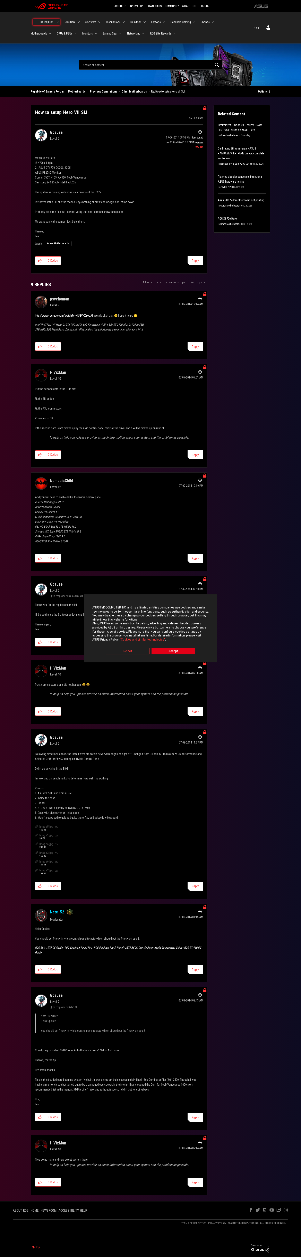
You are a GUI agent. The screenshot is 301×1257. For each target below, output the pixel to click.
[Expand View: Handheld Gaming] (194, 22)
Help (256, 27)
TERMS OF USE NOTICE (193, 1223)
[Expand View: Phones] (213, 22)
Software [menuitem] (90, 22)
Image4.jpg (46, 844)
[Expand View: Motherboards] (50, 33)
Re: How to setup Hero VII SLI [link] (168, 91)
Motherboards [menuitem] (39, 33)
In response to (68, 596)
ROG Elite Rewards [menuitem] (160, 33)
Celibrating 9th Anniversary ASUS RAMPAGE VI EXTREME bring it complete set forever (241, 153)
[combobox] (150, 65)
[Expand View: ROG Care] (79, 22)
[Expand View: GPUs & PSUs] (76, 33)
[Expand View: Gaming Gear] (120, 33)
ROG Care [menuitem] (70, 22)
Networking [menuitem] (133, 33)
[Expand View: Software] (99, 22)
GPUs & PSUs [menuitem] (64, 33)
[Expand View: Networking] (143, 33)
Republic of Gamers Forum (47, 91)
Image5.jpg (46, 826)
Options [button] (263, 91)
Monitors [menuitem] (87, 33)
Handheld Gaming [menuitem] (181, 22)
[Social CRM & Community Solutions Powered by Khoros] (260, 1248)
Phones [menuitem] (205, 22)
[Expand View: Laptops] (164, 22)
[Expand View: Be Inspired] (58, 22)
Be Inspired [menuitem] (47, 21)
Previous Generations (103, 91)
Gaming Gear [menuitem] (110, 33)
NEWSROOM (49, 1210)
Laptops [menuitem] (156, 22)
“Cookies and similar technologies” (142, 639)
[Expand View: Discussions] (124, 22)
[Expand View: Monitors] (96, 33)
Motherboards (77, 91)
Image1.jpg (46, 835)
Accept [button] (173, 651)
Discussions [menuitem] (113, 22)
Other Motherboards (134, 91)
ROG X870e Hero (227, 218)
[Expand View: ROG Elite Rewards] (174, 33)
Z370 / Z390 (226, 187)
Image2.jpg (46, 870)
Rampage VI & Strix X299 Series (236, 163)
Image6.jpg (46, 861)
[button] (40, 261)
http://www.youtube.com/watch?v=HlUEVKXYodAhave (66, 315)
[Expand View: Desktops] (145, 22)
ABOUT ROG (20, 1210)
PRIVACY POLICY (217, 1223)
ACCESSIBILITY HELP (73, 1210)
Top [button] (38, 1247)
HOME (34, 1210)
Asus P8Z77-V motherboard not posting (241, 200)
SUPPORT (205, 6)
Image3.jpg (46, 852)
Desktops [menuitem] (135, 22)
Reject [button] (127, 651)
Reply (195, 261)
